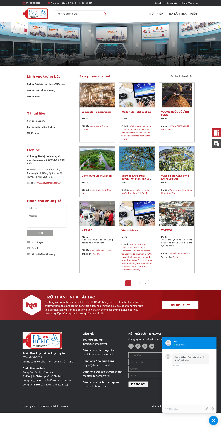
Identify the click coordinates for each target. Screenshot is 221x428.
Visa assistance (129, 230)
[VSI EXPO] (97, 213)
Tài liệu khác (33, 133)
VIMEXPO (166, 230)
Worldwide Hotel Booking (136, 111)
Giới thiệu (156, 13)
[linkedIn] (151, 346)
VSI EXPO (87, 230)
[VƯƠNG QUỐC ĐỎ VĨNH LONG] (176, 95)
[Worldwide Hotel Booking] (137, 95)
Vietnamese (193, 3)
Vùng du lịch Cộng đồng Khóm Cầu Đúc (175, 177)
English (184, 3)
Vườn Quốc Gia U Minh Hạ (97, 175)
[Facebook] (131, 346)
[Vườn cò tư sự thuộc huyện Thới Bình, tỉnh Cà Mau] (137, 159)
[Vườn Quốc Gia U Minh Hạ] (97, 159)
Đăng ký (158, 3)
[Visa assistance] (137, 213)
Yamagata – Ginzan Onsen (97, 111)
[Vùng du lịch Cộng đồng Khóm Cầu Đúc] (176, 159)
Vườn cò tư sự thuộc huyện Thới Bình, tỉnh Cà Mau (135, 178)
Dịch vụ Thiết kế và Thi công (41, 90)
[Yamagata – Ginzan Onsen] (97, 95)
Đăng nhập (172, 3)
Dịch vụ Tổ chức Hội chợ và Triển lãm (46, 84)
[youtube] (144, 346)
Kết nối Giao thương (43, 254)
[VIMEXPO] (176, 213)
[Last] (146, 283)
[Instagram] (138, 346)
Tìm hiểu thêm (180, 305)
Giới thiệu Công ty (36, 120)
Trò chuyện (38, 242)
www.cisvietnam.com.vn (49, 182)
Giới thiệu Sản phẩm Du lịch (41, 126)
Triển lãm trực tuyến (181, 13)
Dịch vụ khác (33, 96)
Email (35, 248)
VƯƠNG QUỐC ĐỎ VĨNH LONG (175, 113)
